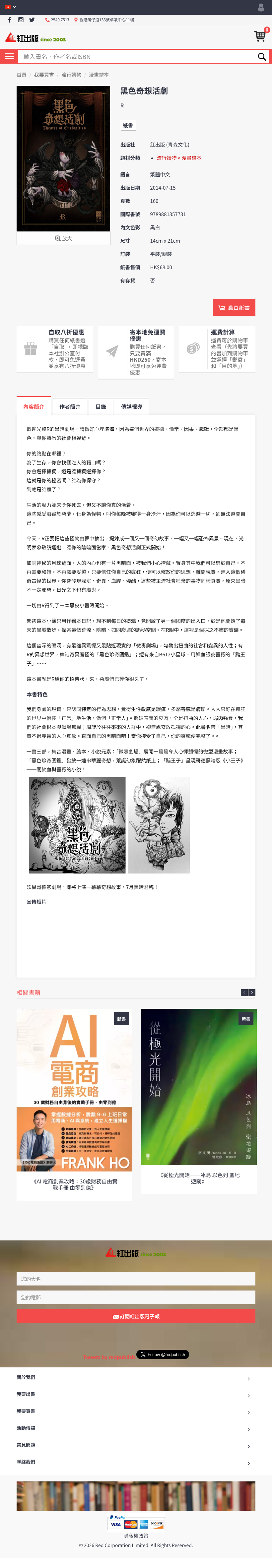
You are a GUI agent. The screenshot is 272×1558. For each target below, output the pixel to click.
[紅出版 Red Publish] (36, 36)
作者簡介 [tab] (70, 406)
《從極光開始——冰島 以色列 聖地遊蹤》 (199, 1178)
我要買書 (44, 74)
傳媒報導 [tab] (131, 406)
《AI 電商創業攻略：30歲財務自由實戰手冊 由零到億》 (75, 1184)
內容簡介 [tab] (33, 406)
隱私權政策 (135, 1535)
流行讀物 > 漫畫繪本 (179, 157)
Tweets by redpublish (109, 1357)
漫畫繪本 (99, 74)
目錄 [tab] (101, 406)
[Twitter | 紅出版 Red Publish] (32, 20)
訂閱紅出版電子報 (139, 1316)
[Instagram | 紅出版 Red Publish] (21, 20)
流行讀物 (71, 74)
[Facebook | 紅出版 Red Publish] (10, 20)
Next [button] (251, 992)
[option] (74, 1104)
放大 (66, 238)
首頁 (22, 74)
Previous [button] (244, 992)
